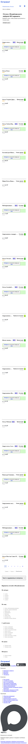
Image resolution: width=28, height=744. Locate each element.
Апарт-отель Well (7, 42)
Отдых (6, 656)
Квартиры (7, 613)
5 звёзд (6, 593)
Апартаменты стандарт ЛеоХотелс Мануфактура (10, 234)
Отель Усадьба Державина (9, 99)
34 (22, 566)
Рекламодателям (7, 701)
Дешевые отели (8, 646)
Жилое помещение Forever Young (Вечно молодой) (7, 340)
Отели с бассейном (9, 632)
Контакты (5, 672)
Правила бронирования (9, 686)
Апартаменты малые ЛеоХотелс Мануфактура (8, 503)
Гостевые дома (8, 616)
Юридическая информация (10, 684)
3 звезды (6, 596)
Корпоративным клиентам (9, 698)
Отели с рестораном (9, 628)
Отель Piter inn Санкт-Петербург (10, 556)
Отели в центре (8, 655)
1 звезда (6, 599)
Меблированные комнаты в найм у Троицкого (8, 205)
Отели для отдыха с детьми (10, 635)
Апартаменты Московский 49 (8, 393)
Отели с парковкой (9, 626)
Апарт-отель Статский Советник (8, 446)
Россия (12, 571)
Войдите (11, 47)
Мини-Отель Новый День (8, 181)
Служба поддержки (8, 680)
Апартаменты (7, 612)
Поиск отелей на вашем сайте (10, 700)
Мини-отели (7, 611)
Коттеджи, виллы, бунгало (10, 618)
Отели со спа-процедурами (10, 629)
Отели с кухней (8, 634)
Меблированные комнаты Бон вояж (8, 528)
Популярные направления (9, 683)
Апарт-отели (7, 615)
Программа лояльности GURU (11, 689)
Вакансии (5, 673)
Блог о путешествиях (8, 682)
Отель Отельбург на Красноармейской (7, 258)
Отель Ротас (6, 71)
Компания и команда (8, 670)
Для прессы (6, 674)
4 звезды (6, 595)
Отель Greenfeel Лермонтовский (8, 287)
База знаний (6, 679)
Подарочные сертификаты (9, 691)
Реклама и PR (6, 702)
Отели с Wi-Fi (8, 631)
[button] (9, 7)
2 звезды (6, 598)
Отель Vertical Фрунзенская (8, 124)
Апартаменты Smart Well (7, 315)
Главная (6, 571)
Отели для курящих (9, 636)
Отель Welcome (6, 422)
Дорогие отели (8, 645)
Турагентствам (7, 697)
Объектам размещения (8, 696)
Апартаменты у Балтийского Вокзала (7, 369)
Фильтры (20, 6)
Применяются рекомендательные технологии (15, 742)
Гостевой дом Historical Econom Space (8, 152)
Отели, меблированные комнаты (12, 608)
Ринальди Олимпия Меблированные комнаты (8, 475)
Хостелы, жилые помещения (11, 609)
